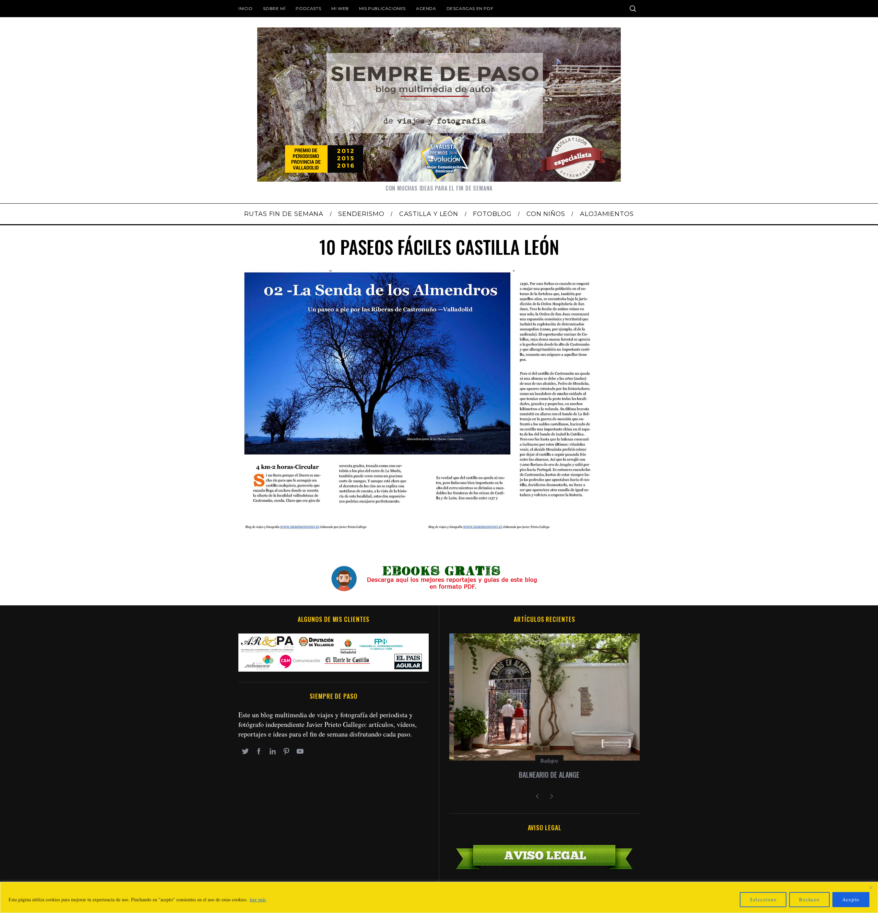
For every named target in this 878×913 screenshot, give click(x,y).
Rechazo (809, 899)
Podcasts (308, 8)
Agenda (426, 8)
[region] (439, 897)
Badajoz (545, 760)
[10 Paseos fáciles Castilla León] (418, 528)
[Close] (871, 887)
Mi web (340, 8)
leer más (258, 899)
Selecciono (763, 899)
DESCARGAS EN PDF (470, 8)
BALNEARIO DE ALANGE (544, 774)
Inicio (245, 8)
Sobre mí (274, 8)
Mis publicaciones (382, 8)
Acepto (851, 899)
